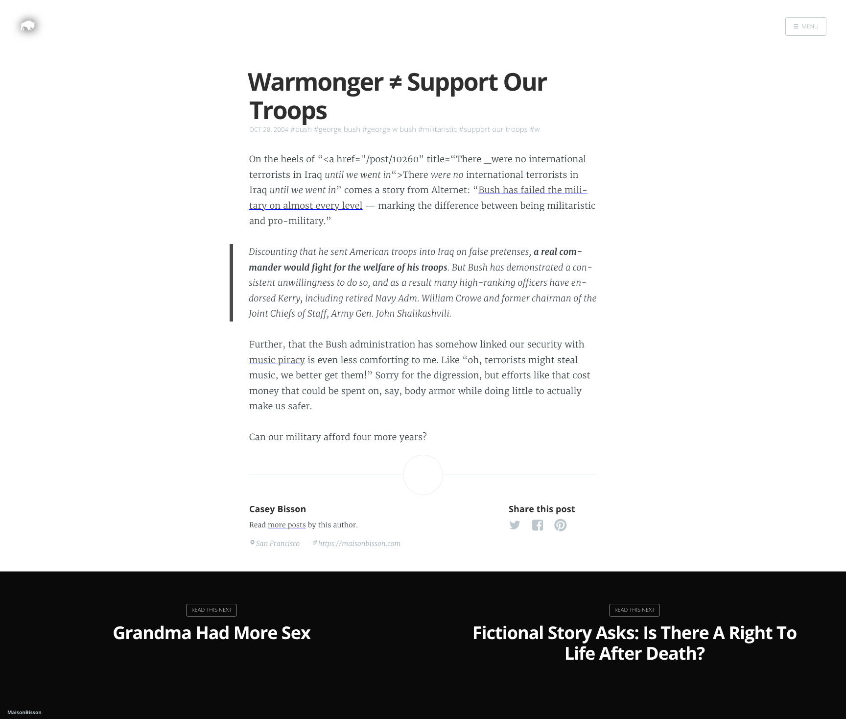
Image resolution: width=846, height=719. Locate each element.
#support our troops (493, 129)
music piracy (277, 360)
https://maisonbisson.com (359, 543)
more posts (287, 525)
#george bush (337, 129)
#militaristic (437, 129)
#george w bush (389, 129)
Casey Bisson (277, 509)
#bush (301, 129)
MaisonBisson (24, 712)
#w (535, 129)
